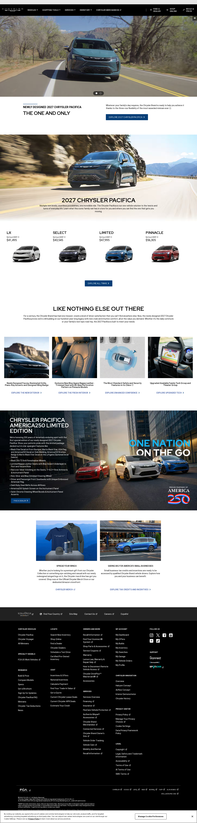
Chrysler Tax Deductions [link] (29, 706)
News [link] (20, 710)
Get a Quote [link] (56, 693)
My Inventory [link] (121, 648)
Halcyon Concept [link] (123, 685)
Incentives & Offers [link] (59, 675)
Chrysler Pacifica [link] (25, 635)
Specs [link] (21, 684)
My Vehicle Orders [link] (124, 661)
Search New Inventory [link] (60, 635)
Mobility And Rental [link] (92, 749)
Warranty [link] (87, 655)
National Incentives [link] (59, 680)
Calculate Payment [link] (59, 684)
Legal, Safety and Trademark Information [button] (129, 755)
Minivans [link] (22, 702)
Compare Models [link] (26, 680)
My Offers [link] (120, 639)
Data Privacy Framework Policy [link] (127, 731)
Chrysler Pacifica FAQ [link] (27, 697)
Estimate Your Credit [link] (60, 706)
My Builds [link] (120, 643)
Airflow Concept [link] (123, 690)
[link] (12, 10)
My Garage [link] (120, 656)
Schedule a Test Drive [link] (60, 652)
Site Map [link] (73, 614)
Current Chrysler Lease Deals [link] (63, 697)
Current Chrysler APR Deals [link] (63, 701)
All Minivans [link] (23, 643)
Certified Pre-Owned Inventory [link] (59, 658)
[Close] (192, 816)
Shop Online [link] (55, 639)
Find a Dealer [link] (56, 643)
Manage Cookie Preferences (150, 816)
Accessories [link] (88, 681)
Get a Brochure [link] (25, 689)
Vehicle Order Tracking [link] (93, 740)
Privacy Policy (34, 819)
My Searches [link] (122, 652)
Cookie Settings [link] (123, 726)
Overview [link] (120, 681)
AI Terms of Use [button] (123, 769)
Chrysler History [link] (123, 698)
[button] (32, 10)
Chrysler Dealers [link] (58, 648)
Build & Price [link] (23, 676)
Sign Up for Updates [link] (27, 693)
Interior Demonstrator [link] (126, 694)
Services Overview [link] (91, 697)
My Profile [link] (120, 665)
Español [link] (124, 614)
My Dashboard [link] (122, 635)
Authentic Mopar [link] (91, 716)
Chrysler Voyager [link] (26, 639)
